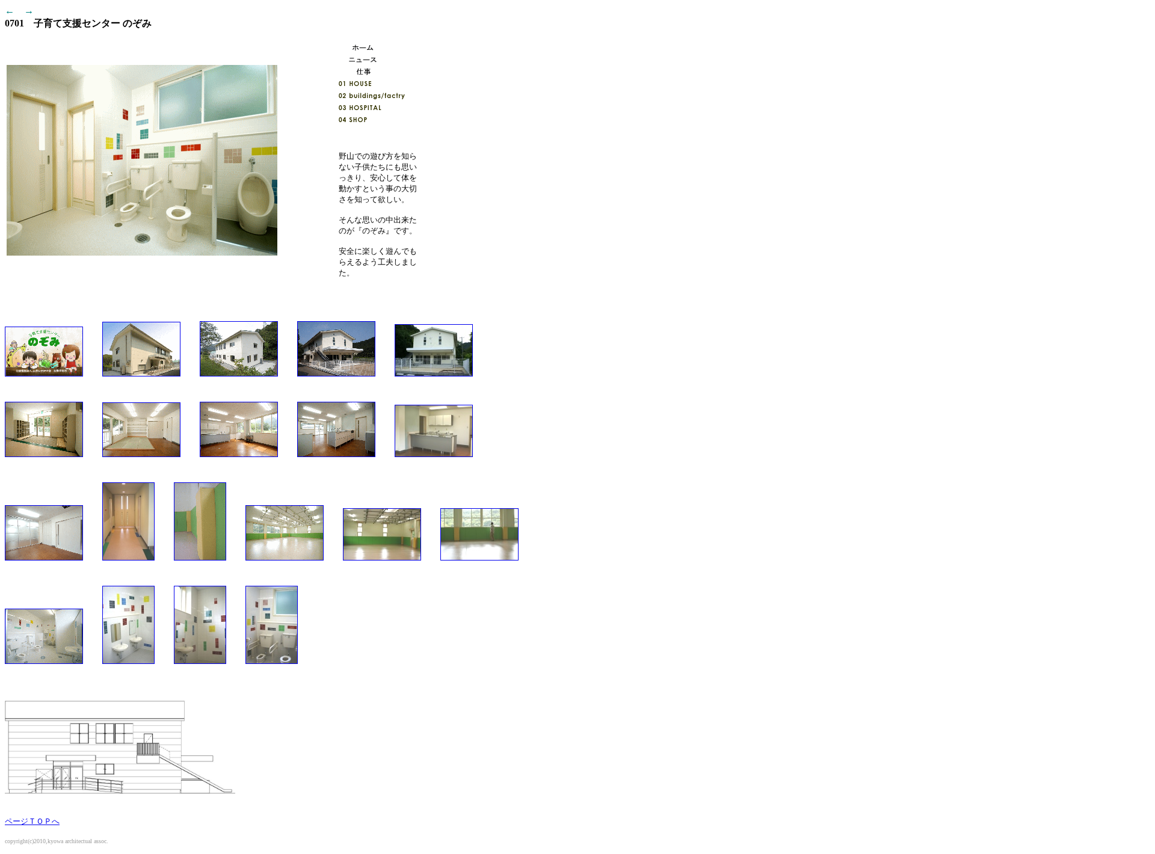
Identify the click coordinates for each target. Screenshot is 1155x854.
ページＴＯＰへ (32, 821)
